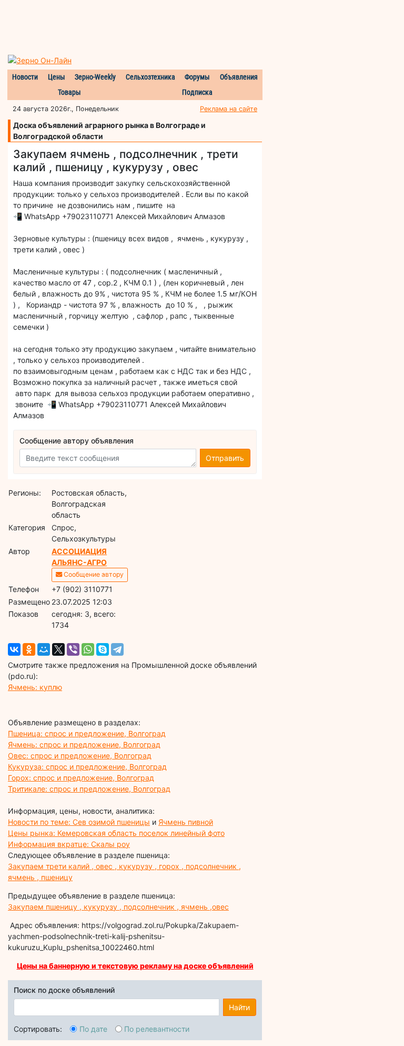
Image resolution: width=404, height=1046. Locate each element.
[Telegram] (117, 649)
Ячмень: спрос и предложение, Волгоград (84, 744)
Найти (239, 1007)
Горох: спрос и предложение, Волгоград (81, 777)
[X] (58, 649)
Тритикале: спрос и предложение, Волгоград (89, 788)
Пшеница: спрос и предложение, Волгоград (87, 733)
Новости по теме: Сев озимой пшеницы (79, 821)
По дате (93, 1028)
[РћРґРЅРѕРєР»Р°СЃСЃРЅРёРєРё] (29, 649)
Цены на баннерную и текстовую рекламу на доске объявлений (135, 965)
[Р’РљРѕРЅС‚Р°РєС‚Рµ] (14, 649)
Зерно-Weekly (95, 77)
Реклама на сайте (228, 109)
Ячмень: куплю (35, 687)
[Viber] (73, 649)
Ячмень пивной (185, 821)
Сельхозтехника (150, 77)
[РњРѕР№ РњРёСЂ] (43, 649)
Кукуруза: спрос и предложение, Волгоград (87, 766)
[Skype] (102, 649)
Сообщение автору (93, 574)
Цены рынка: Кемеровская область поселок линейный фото (116, 832)
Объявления (239, 77)
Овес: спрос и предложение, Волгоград (80, 755)
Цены (56, 77)
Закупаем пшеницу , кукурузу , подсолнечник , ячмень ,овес (118, 906)
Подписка (197, 92)
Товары (69, 92)
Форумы (197, 77)
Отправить (225, 457)
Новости (25, 77)
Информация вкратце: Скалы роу (69, 844)
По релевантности (156, 1028)
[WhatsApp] (88, 649)
